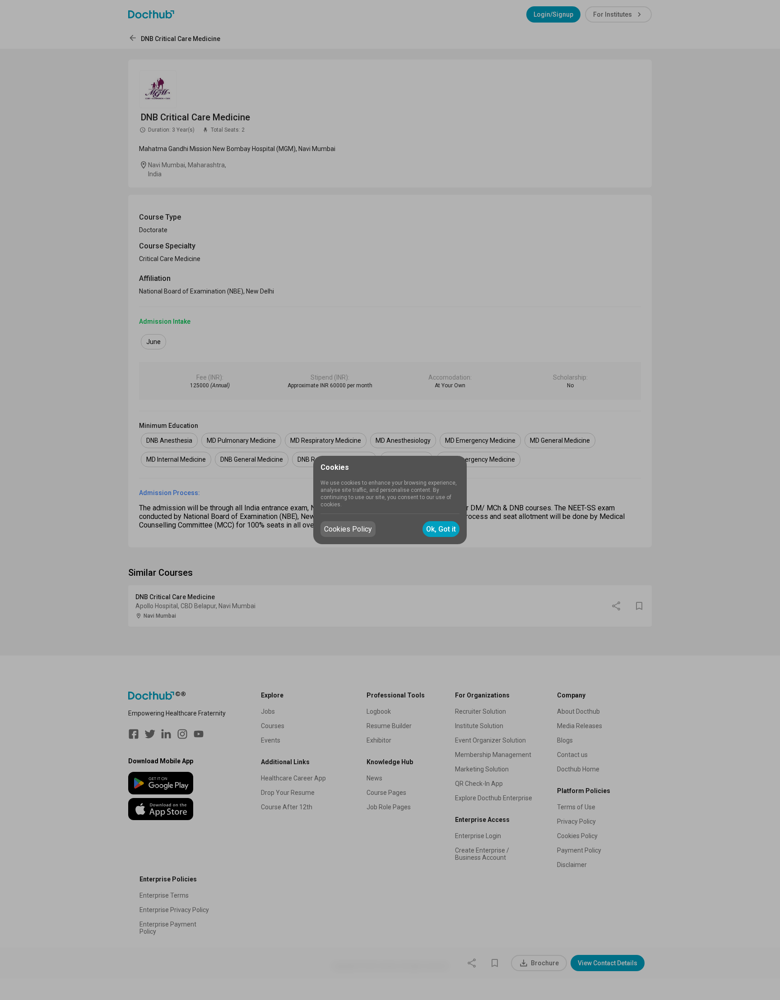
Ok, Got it (441, 529)
